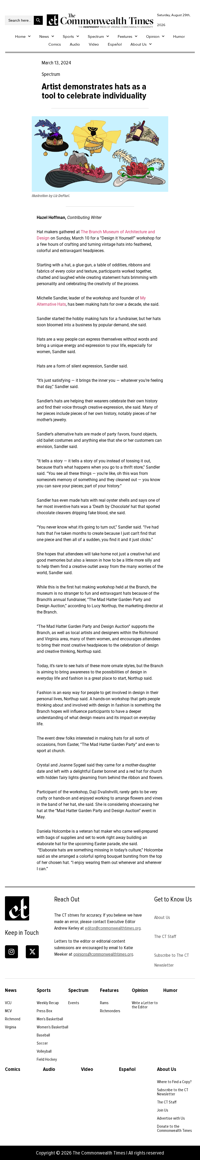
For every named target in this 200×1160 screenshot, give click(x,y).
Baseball (43, 1035)
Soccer (42, 1043)
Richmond (12, 1019)
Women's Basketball (52, 1027)
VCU (8, 1002)
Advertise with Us (171, 1118)
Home (20, 36)
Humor (179, 36)
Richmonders (110, 1011)
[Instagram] (11, 951)
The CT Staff (165, 936)
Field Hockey (47, 1059)
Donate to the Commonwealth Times (174, 1128)
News (44, 36)
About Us (138, 44)
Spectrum (96, 36)
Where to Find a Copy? (174, 1081)
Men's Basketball (50, 1019)
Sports (68, 36)
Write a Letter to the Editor (145, 1005)
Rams (104, 1002)
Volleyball (44, 1051)
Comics (54, 44)
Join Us (162, 1110)
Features (125, 36)
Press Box (44, 1011)
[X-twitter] (32, 951)
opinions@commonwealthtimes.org (103, 954)
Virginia (10, 1027)
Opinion (152, 36)
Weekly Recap (48, 1002)
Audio (75, 44)
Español (115, 44)
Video (94, 44)
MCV (8, 1011)
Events (73, 1002)
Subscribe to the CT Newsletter (172, 1092)
